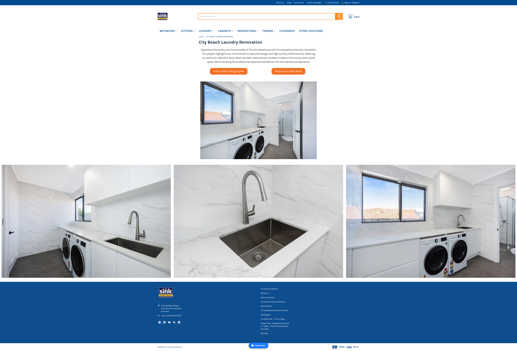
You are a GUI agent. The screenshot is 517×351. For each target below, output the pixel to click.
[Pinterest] (174, 322)
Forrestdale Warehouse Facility (274, 310)
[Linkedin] (179, 322)
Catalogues (266, 315)
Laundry (205, 30)
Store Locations (311, 30)
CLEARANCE (287, 30)
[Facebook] (160, 322)
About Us (280, 2)
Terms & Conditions (269, 289)
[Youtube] (169, 322)
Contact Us (299, 2)
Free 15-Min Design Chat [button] (228, 71)
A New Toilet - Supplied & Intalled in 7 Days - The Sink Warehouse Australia (275, 326)
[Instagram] (164, 322)
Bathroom (167, 30)
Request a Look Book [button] (288, 71)
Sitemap (264, 333)
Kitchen (187, 30)
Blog (289, 2)
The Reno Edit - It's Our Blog (272, 319)
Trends (267, 30)
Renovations (246, 30)
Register (355, 2)
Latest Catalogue (314, 2)
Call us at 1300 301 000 (171, 316)
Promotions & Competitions (273, 302)
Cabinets (224, 30)
